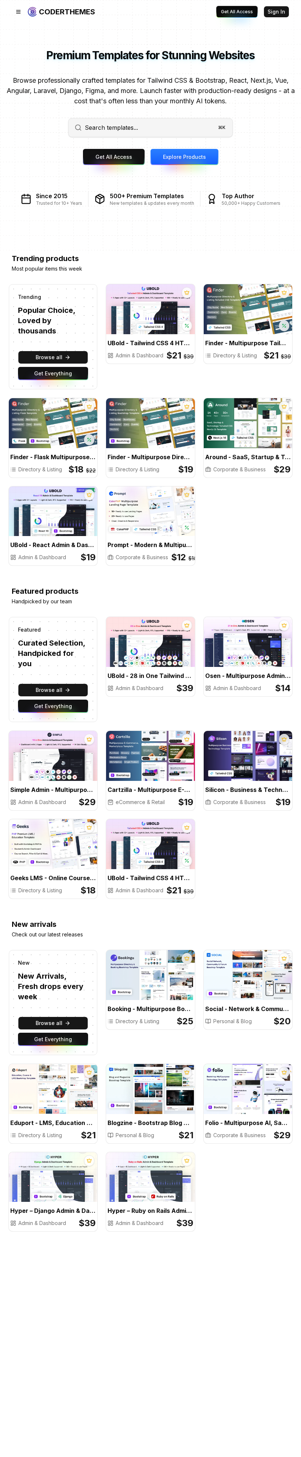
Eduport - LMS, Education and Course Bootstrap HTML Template (53, 1122)
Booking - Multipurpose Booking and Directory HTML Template (150, 1009)
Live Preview (178, 316)
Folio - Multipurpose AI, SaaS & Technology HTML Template (248, 1122)
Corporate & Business (239, 469)
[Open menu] (18, 11)
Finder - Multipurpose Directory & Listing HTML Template (150, 457)
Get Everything (53, 373)
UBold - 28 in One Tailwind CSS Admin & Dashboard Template (150, 675)
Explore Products (184, 157)
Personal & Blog (232, 1021)
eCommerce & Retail (140, 802)
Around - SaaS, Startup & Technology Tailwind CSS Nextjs (248, 457)
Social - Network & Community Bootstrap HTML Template (248, 1009)
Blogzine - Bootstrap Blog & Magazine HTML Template (150, 1122)
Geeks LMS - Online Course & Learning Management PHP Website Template (53, 878)
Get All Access (237, 11)
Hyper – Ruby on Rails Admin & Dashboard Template (150, 1210)
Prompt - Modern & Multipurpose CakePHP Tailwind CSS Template (150, 545)
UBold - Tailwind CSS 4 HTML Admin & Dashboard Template (150, 343)
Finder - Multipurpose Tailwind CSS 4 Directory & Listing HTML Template (248, 343)
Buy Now (128, 316)
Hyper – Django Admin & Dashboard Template (53, 1210)
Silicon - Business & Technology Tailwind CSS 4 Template (248, 789)
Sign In (276, 11)
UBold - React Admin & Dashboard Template (53, 545)
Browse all (49, 357)
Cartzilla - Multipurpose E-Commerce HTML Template (150, 789)
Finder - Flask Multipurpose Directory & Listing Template (53, 457)
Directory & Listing (235, 355)
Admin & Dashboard (139, 355)
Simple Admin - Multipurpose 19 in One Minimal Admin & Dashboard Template (53, 789)
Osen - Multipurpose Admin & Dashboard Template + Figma (248, 675)
